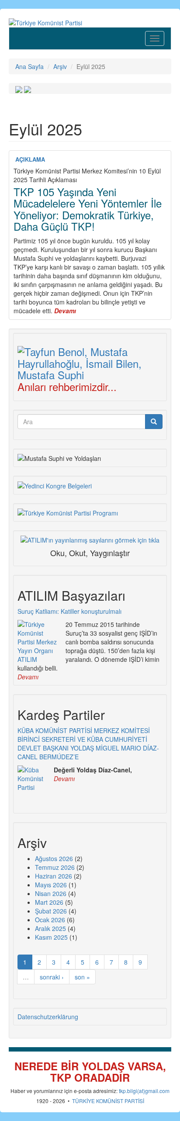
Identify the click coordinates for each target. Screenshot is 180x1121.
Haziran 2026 (53, 876)
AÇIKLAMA (30, 159)
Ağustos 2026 (54, 858)
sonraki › (52, 976)
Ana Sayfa (29, 66)
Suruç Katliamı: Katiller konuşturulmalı (69, 611)
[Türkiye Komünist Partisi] (45, 21)
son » (82, 976)
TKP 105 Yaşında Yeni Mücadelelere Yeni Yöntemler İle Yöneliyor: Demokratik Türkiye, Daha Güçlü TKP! (88, 209)
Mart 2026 (49, 902)
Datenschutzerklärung (47, 1016)
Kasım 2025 (51, 937)
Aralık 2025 (50, 928)
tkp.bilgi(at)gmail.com (144, 1090)
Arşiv (60, 66)
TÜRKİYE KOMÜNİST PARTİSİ (108, 1100)
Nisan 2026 (50, 893)
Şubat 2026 (51, 910)
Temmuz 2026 (55, 867)
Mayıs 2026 (51, 884)
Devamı (27, 676)
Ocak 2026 (50, 919)
